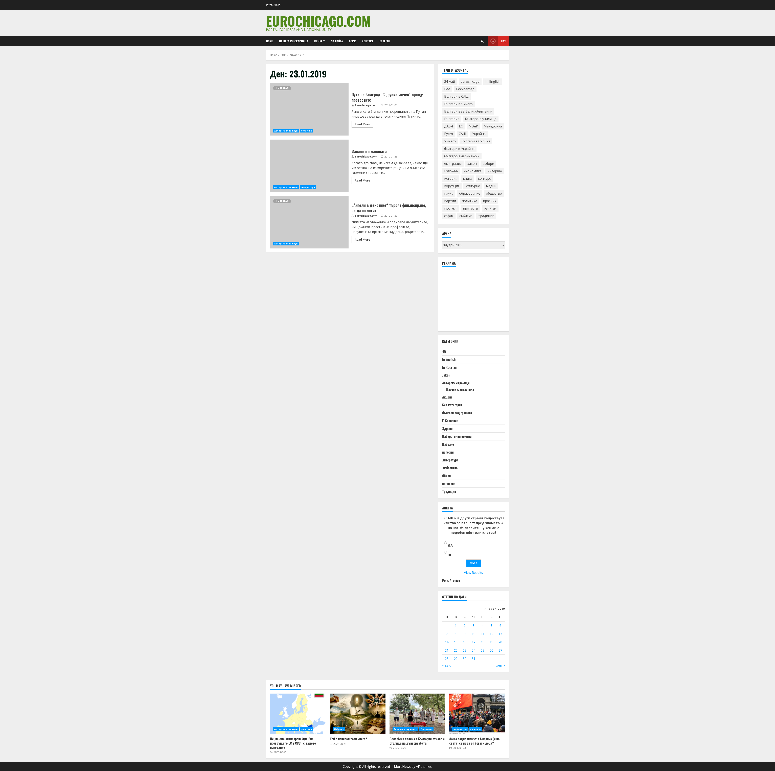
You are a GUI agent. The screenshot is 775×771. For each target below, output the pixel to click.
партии (450, 201)
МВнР (473, 126)
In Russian (449, 367)
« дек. (446, 665)
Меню (318, 41)
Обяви (446, 475)
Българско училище (480, 119)
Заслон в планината (309, 166)
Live (503, 41)
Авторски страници (285, 130)
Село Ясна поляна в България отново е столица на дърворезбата (417, 714)
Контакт (367, 41)
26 (491, 650)
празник (489, 201)
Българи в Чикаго (458, 104)
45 (444, 351)
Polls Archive (451, 580)
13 (500, 634)
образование (469, 193)
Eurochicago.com (318, 20)
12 (491, 634)
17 (473, 642)
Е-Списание (450, 420)
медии (491, 186)
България (451, 119)
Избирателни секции (456, 436)
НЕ (450, 555)
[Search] (482, 41)
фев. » (500, 665)
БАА (447, 89)
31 (473, 658)
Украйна (479, 133)
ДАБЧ (448, 126)
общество (494, 193)
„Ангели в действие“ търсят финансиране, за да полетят (309, 222)
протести (470, 208)
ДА (450, 545)
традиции (486, 216)
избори (488, 163)
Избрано (448, 444)
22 (456, 650)
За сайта (337, 41)
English (384, 41)
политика (306, 130)
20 (500, 642)
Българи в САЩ (456, 96)
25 (482, 650)
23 (464, 650)
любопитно (450, 467)
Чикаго (450, 141)
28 (446, 658)
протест (450, 208)
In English (492, 81)
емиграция (453, 163)
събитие (465, 216)
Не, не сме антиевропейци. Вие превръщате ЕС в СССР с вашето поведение (298, 714)
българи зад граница (457, 412)
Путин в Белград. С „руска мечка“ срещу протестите (309, 109)
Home (269, 41)
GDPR (352, 41)
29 (456, 658)
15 (456, 642)
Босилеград (465, 89)
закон (472, 163)
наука (448, 193)
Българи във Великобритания (468, 111)
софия (448, 216)
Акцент (447, 397)
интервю (494, 171)
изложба (451, 171)
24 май (449, 81)
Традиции (449, 491)
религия (490, 208)
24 (473, 650)
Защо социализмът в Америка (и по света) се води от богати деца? (477, 714)
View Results (473, 572)
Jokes (446, 375)
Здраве (447, 428)
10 (473, 634)
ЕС (461, 126)
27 (500, 650)
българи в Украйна (459, 148)
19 (491, 642)
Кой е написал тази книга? (357, 714)
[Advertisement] (472, 301)
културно (472, 186)
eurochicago (470, 81)
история (450, 178)
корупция (452, 186)
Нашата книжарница (293, 41)
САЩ (462, 133)
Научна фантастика (460, 389)
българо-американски (462, 156)
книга (467, 178)
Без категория (452, 405)
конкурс (484, 178)
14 (446, 642)
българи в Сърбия (476, 141)
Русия (448, 133)
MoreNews (402, 766)
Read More (362, 124)
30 (464, 658)
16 (464, 642)
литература (308, 187)
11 (482, 634)
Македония (493, 126)
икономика (473, 171)
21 (446, 650)
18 (482, 642)
